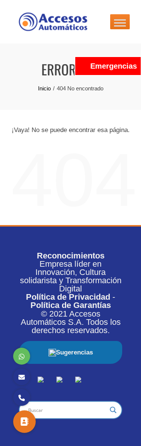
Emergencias (113, 66)
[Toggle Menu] (120, 22)
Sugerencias (74, 352)
